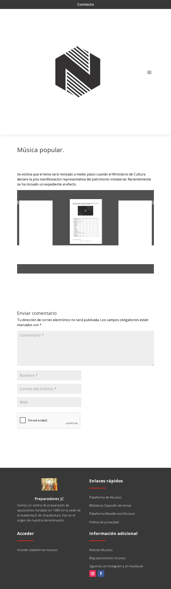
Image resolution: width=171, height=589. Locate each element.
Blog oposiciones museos (107, 558)
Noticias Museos (101, 550)
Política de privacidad (104, 522)
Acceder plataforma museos (37, 550)
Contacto (85, 4)
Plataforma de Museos (105, 497)
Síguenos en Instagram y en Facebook (116, 566)
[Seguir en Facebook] (101, 573)
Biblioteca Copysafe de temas (110, 505)
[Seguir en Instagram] (92, 573)
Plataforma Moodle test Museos (112, 513)
